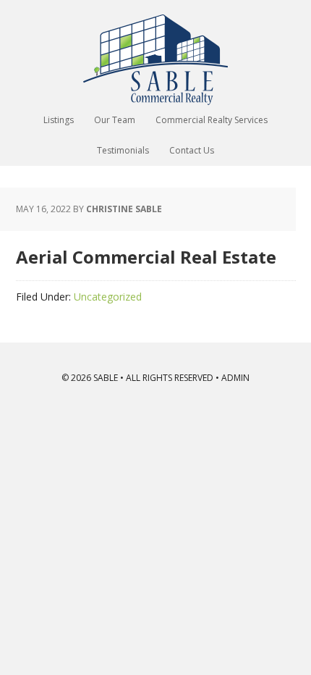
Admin (235, 378)
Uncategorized (108, 296)
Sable (155, 59)
